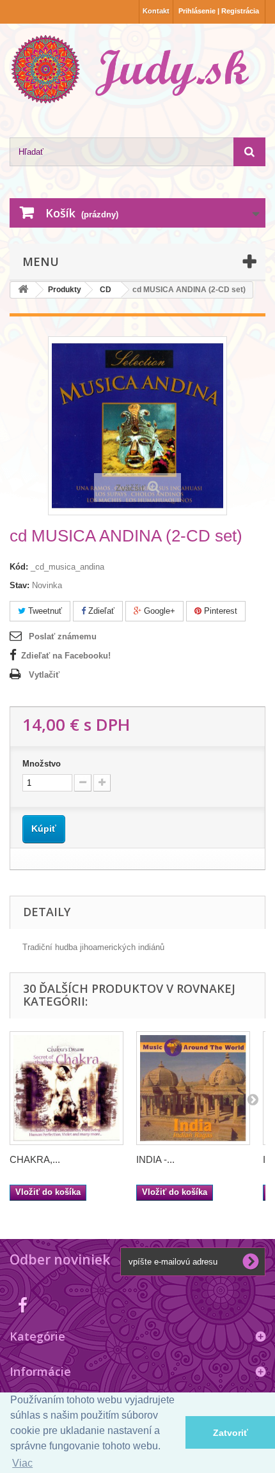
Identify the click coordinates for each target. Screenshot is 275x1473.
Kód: (19, 567)
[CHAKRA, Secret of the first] (66, 1088)
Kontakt (156, 11)
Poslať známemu (63, 636)
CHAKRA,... (35, 1159)
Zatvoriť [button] (230, 1433)
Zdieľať (100, 611)
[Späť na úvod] (23, 290)
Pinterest (219, 611)
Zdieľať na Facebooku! (66, 655)
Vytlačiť (44, 675)
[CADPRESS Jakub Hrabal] (137, 69)
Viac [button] (22, 1463)
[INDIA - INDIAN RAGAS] (193, 1088)
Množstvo (41, 763)
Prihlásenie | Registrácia (218, 11)
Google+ (158, 611)
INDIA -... (155, 1159)
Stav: (19, 585)
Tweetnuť (44, 611)
